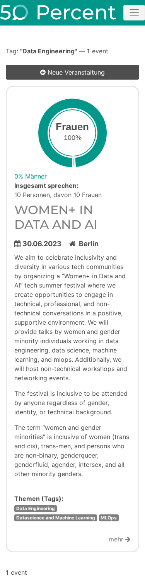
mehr (117, 539)
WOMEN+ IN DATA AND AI (55, 217)
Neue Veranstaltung (75, 72)
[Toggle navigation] (134, 12)
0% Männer (30, 176)
